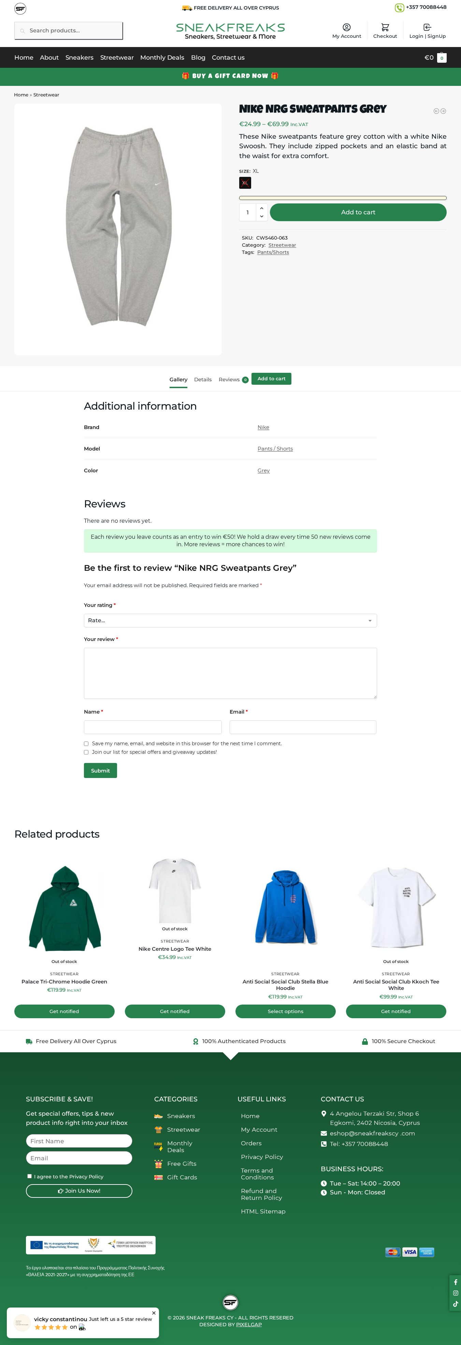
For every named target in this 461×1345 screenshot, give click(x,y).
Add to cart (358, 212)
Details (203, 379)
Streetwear (46, 94)
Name (93, 711)
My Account (346, 36)
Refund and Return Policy (261, 1194)
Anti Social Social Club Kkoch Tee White (396, 985)
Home (21, 94)
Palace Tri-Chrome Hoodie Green (64, 981)
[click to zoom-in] (118, 229)
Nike (263, 427)
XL (245, 182)
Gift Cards (182, 1177)
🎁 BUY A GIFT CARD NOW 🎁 (230, 76)
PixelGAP (249, 1324)
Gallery (178, 379)
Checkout (385, 36)
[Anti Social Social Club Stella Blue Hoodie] (436, 111)
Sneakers (181, 1115)
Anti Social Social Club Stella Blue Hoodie (285, 985)
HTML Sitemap (263, 1211)
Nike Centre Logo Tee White (175, 949)
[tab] (180, 379)
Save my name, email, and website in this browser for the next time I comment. (187, 744)
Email (239, 711)
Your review (101, 639)
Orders (251, 1143)
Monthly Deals (179, 1146)
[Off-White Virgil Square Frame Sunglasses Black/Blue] (443, 111)
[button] (435, 57)
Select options (285, 1011)
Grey (264, 470)
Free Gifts (182, 1163)
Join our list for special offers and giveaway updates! (154, 752)
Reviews (233, 379)
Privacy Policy (262, 1156)
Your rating (100, 605)
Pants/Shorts (273, 252)
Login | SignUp (427, 36)
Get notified (64, 1011)
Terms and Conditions (257, 1174)
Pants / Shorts (275, 448)
